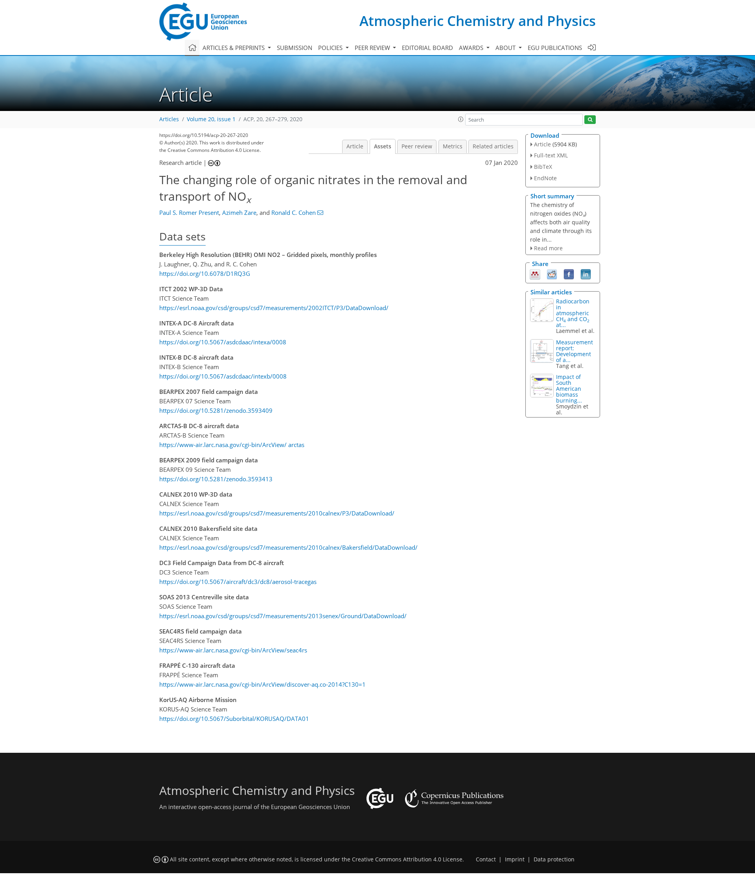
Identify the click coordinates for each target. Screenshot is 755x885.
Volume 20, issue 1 (211, 119)
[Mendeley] (535, 274)
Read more (548, 248)
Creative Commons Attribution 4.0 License (407, 859)
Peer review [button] (373, 48)
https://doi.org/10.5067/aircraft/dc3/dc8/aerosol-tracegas (238, 582)
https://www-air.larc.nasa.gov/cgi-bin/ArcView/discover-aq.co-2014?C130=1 (262, 684)
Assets (382, 146)
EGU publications (555, 48)
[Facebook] (568, 274)
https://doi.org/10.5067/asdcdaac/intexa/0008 (222, 342)
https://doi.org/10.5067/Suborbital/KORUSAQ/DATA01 (234, 718)
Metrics (452, 146)
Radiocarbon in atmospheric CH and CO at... (572, 313)
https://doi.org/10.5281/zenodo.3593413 (216, 479)
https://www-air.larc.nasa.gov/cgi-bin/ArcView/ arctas (231, 445)
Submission (294, 48)
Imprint (515, 859)
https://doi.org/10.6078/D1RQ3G (204, 273)
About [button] (506, 48)
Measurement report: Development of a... (574, 351)
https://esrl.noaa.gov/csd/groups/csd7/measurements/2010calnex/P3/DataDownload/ (276, 513)
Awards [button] (472, 48)
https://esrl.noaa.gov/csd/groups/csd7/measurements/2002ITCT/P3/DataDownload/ (274, 308)
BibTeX (543, 166)
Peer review (416, 146)
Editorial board (427, 48)
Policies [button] (331, 48)
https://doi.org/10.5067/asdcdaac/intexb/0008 (223, 376)
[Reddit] (552, 274)
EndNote (545, 178)
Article (354, 146)
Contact (486, 859)
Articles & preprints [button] (234, 48)
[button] (461, 119)
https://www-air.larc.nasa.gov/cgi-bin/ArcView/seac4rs (233, 650)
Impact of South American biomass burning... (569, 388)
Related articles (493, 146)
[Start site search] (590, 119)
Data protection (554, 859)
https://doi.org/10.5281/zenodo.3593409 (216, 410)
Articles (169, 119)
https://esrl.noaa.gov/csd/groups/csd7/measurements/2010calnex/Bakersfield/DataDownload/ (288, 547)
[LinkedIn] (585, 274)
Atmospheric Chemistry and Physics (477, 20)
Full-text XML (551, 155)
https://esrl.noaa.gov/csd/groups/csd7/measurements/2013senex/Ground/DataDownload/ (283, 616)
